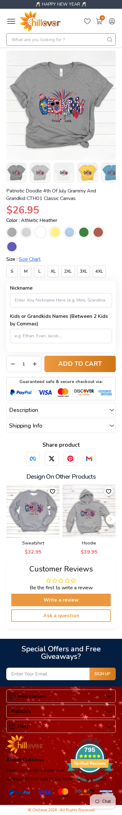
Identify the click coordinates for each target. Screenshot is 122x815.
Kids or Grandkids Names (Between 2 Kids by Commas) (59, 320)
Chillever (40, 809)
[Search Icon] (109, 39)
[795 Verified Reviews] (90, 785)
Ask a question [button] (61, 615)
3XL (83, 271)
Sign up (102, 674)
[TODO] (33, 458)
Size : (23, 259)
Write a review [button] (61, 600)
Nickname (21, 288)
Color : (31, 220)
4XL (99, 271)
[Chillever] (40, 21)
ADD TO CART (80, 364)
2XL (68, 271)
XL (53, 271)
